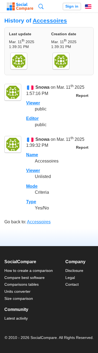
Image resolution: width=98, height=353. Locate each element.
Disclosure (74, 270)
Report (82, 96)
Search (41, 6)
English (88, 6)
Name (32, 154)
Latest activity (16, 318)
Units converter (17, 291)
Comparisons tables (21, 284)
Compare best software (24, 277)
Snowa (42, 87)
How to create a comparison (28, 270)
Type (31, 201)
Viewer (33, 103)
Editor (32, 118)
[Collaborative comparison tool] (20, 6)
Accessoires (50, 20)
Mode (32, 186)
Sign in (71, 6)
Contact (72, 284)
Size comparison (18, 298)
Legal (70, 277)
